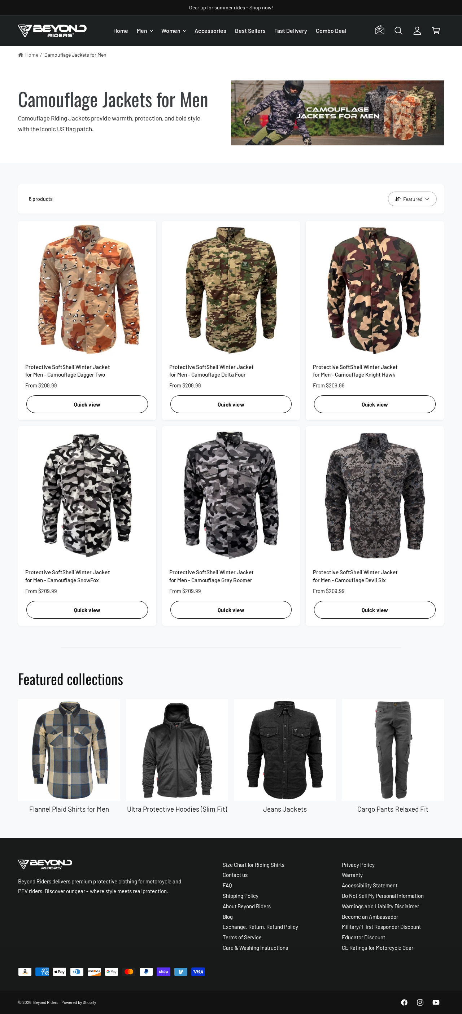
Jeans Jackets (285, 809)
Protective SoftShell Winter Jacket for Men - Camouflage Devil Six (355, 576)
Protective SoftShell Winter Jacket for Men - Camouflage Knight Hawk (355, 371)
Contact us (235, 875)
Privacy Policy (358, 864)
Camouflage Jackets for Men (75, 55)
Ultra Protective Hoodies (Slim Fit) (177, 809)
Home (31, 55)
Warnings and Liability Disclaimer (380, 906)
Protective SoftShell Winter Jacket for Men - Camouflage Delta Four (211, 371)
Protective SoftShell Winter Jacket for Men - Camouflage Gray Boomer (211, 576)
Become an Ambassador (370, 916)
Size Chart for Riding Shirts (253, 864)
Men (142, 30)
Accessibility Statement (369, 885)
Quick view (87, 404)
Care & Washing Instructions (255, 947)
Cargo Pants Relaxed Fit (392, 809)
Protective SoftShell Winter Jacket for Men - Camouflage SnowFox (67, 576)
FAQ (227, 885)
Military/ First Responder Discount (381, 926)
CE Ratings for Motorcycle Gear (377, 947)
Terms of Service (242, 937)
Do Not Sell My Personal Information (383, 895)
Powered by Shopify (78, 1002)
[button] (144, 31)
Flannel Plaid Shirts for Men (69, 809)
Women (170, 30)
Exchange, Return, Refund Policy (260, 926)
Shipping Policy (240, 895)
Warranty (352, 875)
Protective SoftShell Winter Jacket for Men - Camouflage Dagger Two (67, 371)
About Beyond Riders (247, 906)
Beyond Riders (45, 1002)
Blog (228, 916)
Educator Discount (363, 937)
